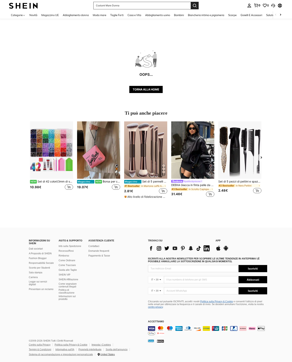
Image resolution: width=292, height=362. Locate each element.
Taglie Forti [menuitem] (117, 15)
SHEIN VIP (64, 274)
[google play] (226, 250)
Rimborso (64, 255)
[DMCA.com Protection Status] (160, 341)
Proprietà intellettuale (90, 349)
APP (218, 240)
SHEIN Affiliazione (68, 279)
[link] (257, 5)
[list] (180, 248)
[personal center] (249, 5)
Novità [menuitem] (33, 15)
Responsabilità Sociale (41, 263)
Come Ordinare (67, 260)
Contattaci (93, 246)
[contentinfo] (207, 331)
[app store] (218, 250)
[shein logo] (23, 5)
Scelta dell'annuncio (117, 349)
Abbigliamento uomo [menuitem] (157, 15)
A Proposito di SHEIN (40, 253)
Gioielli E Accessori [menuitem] (251, 15)
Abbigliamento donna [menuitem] (76, 15)
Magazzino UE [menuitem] (50, 15)
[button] (273, 5)
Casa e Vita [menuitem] (134, 15)
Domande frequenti (98, 251)
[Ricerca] (195, 5)
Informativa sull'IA (64, 349)
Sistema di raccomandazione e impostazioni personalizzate (61, 354)
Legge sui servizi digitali (38, 283)
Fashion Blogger (38, 258)
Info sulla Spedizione (70, 246)
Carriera (33, 277)
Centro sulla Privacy (39, 344)
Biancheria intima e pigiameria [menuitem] (206, 15)
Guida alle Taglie (68, 270)
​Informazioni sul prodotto (67, 298)
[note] (145, 197)
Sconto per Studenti (39, 267)
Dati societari (36, 248)
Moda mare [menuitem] (99, 15)
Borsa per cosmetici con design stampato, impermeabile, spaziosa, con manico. (99, 181)
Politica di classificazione (66, 291)
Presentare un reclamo (41, 289)
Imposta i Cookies (101, 344)
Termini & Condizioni (40, 349)
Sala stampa (35, 272)
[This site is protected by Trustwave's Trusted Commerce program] (151, 341)
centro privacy (155, 307)
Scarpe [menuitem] (232, 15)
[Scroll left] (275, 15)
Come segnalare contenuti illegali (68, 285)
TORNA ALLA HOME (146, 89)
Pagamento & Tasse (99, 255)
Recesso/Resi (66, 251)
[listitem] (51, 159)
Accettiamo (156, 321)
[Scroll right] (280, 15)
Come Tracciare (67, 265)
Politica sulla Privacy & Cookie (216, 301)
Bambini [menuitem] (179, 15)
